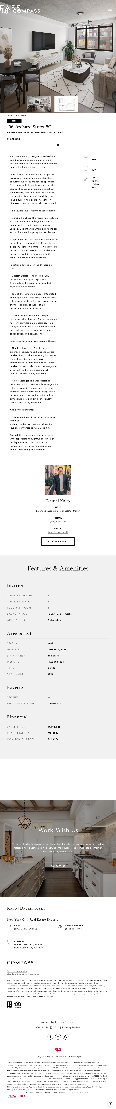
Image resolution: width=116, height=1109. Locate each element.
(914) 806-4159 (58, 521)
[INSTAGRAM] (58, 1037)
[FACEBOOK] (50, 1037)
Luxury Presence (66, 1022)
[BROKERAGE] (65, 1037)
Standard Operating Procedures (23, 974)
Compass (80, 980)
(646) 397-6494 (73, 929)
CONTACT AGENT (58, 541)
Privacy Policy (71, 1027)
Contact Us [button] (58, 866)
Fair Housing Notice (17, 971)
